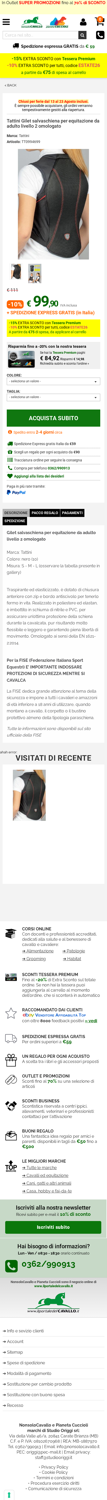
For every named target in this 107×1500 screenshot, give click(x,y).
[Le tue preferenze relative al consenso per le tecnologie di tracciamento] (9, 1495)
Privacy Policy (54, 1467)
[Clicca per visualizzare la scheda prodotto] (29, 796)
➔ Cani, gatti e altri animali (46, 1183)
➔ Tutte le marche (39, 1167)
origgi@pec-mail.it (43, 1452)
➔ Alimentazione (38, 951)
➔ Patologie (73, 951)
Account (15, 1341)
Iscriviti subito (53, 1227)
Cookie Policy (55, 1472)
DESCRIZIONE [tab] (16, 513)
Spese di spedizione (26, 1362)
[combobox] (53, 381)
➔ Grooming (34, 958)
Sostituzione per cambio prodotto (39, 1384)
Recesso (15, 1405)
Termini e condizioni (54, 1477)
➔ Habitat (72, 958)
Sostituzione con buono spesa (36, 1394)
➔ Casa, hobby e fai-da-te (47, 1191)
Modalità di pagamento (29, 1373)
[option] (16, 271)
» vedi (91, 1020)
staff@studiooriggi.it (53, 1457)
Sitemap (15, 1352)
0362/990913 (59, 468)
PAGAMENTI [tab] (72, 513)
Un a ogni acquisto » (53, 8)
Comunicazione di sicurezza (55, 1488)
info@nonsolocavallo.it (78, 1446)
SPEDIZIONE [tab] (14, 521)
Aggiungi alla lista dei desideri (38, 476)
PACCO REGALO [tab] (45, 513)
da (58, 46)
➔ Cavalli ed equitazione (45, 1175)
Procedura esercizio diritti (55, 1483)
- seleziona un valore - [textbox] (25, 381)
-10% (12, 65)
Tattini (24, 136)
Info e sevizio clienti (25, 1330)
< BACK (10, 85)
